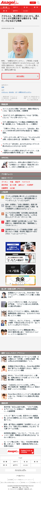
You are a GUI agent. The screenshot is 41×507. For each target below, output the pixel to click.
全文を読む (20, 76)
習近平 (17, 182)
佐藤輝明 (4, 188)
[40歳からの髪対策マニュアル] (20, 251)
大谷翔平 (30, 185)
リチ (16, 92)
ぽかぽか (11, 92)
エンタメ (25, 11)
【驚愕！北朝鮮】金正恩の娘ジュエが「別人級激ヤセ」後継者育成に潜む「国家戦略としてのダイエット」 (21, 223)
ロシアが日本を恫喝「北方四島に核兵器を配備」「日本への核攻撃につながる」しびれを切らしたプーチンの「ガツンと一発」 (21, 215)
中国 (11, 182)
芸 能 (5, 7)
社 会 (25, 7)
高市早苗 (4, 185)
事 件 (5, 11)
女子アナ (15, 11)
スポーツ (15, 7)
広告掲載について (35, 482)
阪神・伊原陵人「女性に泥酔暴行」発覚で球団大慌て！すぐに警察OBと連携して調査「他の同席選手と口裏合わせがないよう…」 (21, 207)
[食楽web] (20, 285)
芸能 (2, 87)
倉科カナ (21, 185)
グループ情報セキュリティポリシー (23, 479)
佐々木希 (13, 185)
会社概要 (10, 479)
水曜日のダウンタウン (24, 92)
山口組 (12, 188)
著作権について (25, 482)
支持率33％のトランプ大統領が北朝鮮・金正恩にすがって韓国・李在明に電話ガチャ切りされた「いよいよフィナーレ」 (21, 232)
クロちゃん (4, 92)
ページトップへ (20, 470)
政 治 (36, 7)
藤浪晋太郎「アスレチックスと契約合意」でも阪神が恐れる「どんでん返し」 (9, 98)
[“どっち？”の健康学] (20, 262)
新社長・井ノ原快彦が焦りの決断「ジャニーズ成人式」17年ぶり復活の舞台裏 (32, 98)
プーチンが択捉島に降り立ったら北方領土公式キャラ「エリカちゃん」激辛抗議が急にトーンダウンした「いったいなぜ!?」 (21, 198)
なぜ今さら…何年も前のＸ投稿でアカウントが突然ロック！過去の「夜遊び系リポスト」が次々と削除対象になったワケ (23, 165)
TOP (32, 2)
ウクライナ (26, 182)
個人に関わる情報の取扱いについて (10, 482)
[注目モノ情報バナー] (20, 273)
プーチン (4, 182)
